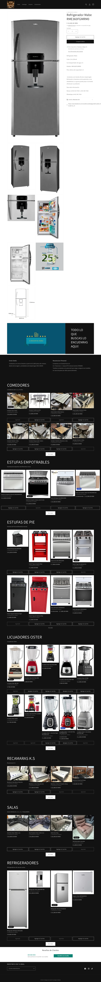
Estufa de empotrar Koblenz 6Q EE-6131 (35, 500)
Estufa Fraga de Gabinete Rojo (36, 616)
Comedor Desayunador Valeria (36, 441)
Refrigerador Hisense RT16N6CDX (58, 908)
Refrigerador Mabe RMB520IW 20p (36, 889)
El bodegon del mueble (47, 980)
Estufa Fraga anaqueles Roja (35, 564)
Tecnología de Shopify (56, 980)
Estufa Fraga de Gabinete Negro (14, 613)
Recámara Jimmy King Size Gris (36, 784)
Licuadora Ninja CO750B (82, 678)
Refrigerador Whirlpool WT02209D (15, 930)
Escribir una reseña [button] (63, 956)
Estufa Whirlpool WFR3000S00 (57, 607)
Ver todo (50, 454)
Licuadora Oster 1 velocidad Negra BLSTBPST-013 (50, 733)
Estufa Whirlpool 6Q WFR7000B (14, 548)
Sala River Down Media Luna (13, 833)
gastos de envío (71, 25)
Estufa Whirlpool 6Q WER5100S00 (58, 498)
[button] (86, 4)
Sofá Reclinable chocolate (79, 841)
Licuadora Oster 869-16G (12, 683)
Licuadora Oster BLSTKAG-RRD (32, 678)
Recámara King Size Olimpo (79, 780)
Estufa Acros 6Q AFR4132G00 (57, 560)
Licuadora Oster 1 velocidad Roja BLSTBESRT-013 (67, 732)
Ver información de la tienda (75, 51)
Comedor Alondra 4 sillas (13, 441)
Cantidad (69, 28)
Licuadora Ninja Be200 (12, 718)
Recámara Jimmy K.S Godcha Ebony (59, 784)
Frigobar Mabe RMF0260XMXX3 (80, 896)
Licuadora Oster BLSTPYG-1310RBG (33, 713)
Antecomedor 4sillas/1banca (57, 412)
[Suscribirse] (33, 968)
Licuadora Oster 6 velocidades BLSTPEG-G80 (84, 732)
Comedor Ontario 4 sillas (78, 440)
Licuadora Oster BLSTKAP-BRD (67, 679)
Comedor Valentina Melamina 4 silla (59, 441)
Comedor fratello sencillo (35, 410)
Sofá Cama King (54, 833)
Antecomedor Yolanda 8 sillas (79, 410)
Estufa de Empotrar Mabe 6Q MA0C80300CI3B (86, 492)
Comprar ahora (80, 41)
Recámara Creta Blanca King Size (15, 782)
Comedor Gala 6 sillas (12, 410)
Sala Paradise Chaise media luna (36, 833)
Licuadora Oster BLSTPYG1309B (49, 664)
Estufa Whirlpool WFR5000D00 (79, 609)
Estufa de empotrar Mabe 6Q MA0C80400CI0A (11, 494)
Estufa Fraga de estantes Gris (79, 564)
